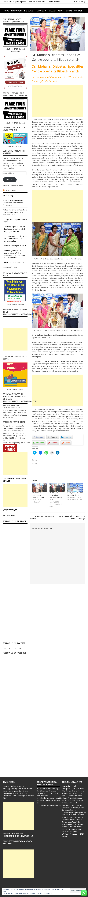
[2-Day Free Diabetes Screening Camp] (75, 487)
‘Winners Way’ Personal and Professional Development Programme (13, 202)
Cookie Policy (47, 893)
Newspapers (14, 2)
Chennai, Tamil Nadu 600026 (13, 786)
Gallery (38, 2)
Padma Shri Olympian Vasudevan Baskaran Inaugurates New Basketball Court (15, 212)
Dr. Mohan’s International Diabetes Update (38, 495)
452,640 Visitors (9, 515)
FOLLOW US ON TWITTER (14, 643)
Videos (44, 2)
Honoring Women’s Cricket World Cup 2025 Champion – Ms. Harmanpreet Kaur (15, 238)
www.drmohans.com (61, 431)
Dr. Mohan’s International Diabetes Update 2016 (56, 496)
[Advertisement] (57, 101)
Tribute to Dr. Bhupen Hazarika (14, 246)
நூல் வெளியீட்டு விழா (10, 267)
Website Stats (10, 510)
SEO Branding (8, 195)
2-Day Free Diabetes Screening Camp (75, 494)
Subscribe (10, 179)
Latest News (11, 190)
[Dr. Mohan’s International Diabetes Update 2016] (57, 487)
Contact (57, 2)
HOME (5, 2)
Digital (50, 2)
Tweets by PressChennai (12, 648)
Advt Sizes (31, 2)
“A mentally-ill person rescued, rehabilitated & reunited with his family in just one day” (14, 229)
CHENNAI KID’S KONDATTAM (14, 262)
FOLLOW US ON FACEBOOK (14, 521)
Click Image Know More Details (14, 479)
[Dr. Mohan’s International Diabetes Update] (39, 487)
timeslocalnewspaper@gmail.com (15, 791)
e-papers (23, 2)
